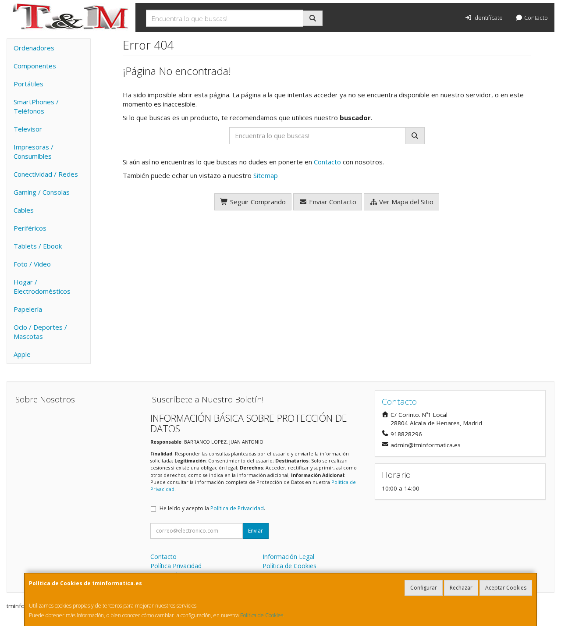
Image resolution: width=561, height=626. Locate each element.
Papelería (28, 309)
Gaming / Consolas (42, 192)
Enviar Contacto (331, 201)
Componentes (35, 65)
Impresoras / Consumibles (33, 151)
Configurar (423, 587)
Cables (24, 210)
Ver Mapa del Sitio (405, 201)
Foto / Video (32, 264)
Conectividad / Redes (46, 174)
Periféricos (30, 228)
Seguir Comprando (257, 201)
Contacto (535, 17)
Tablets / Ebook (38, 246)
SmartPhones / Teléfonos (36, 106)
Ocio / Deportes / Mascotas (40, 332)
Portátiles (28, 83)
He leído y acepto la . (212, 508)
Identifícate (487, 17)
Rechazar (461, 587)
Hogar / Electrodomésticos (42, 286)
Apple (22, 354)
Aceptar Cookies (505, 587)
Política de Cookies (261, 615)
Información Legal (288, 556)
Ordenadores (34, 47)
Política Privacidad (176, 566)
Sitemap (265, 175)
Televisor (28, 128)
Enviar (255, 530)
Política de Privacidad (237, 508)
